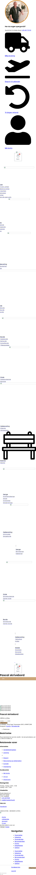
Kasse (7, 827)
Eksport (5, 758)
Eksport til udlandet (12, 82)
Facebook (3, 807)
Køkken (17, 848)
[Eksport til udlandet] (17, 78)
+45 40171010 (5, 798)
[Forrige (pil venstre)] (0, 874)
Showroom (6, 780)
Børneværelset (20, 841)
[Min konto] (18, 144)
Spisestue (18, 837)
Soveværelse (19, 839)
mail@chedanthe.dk (8, 800)
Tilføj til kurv (32, 868)
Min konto (8, 148)
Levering (6, 753)
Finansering (7, 767)
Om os (5, 777)
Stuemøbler (18, 835)
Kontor (8, 726)
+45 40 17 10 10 (26, 30)
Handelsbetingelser (9, 750)
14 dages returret (11, 112)
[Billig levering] (17, 52)
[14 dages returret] (17, 109)
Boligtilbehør (19, 846)
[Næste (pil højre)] (2, 874)
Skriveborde (15, 726)
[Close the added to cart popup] (34, 2)
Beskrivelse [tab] (6, 729)
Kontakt (6, 764)
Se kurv (2, 827)
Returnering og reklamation (12, 761)
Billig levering (10, 56)
